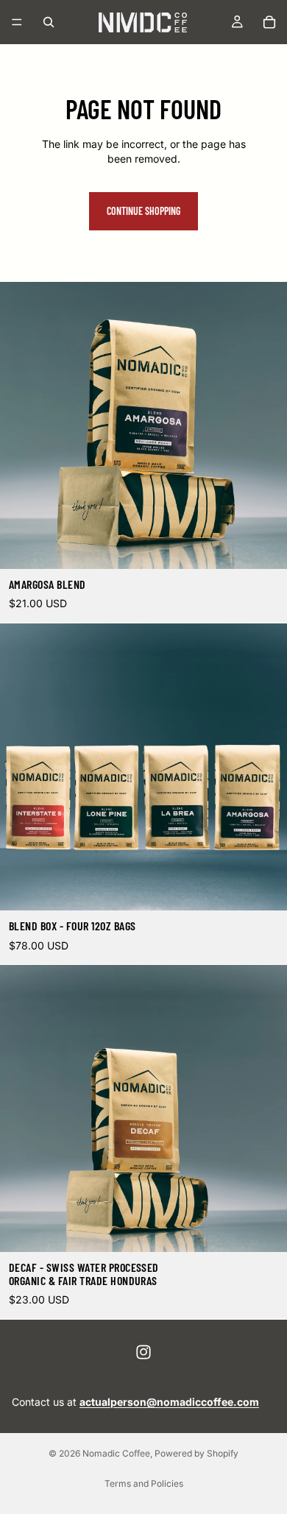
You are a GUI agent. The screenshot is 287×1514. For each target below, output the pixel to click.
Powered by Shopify (196, 1453)
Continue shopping (143, 211)
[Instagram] (143, 1352)
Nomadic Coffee (116, 1453)
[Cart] (269, 22)
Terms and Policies (143, 1483)
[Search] (48, 22)
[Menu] (17, 22)
